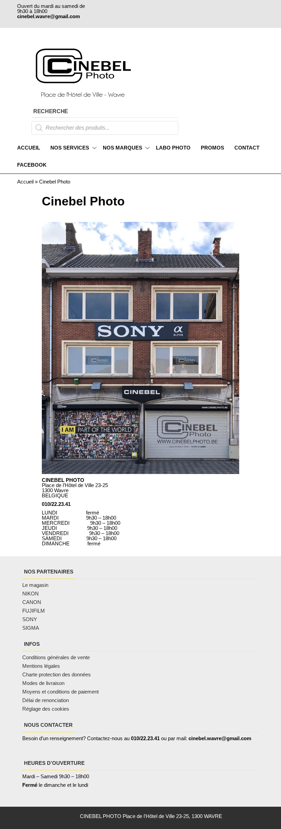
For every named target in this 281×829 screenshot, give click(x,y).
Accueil (25, 182)
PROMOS (212, 148)
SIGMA (30, 628)
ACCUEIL (28, 148)
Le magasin (35, 585)
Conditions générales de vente (56, 657)
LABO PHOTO (173, 148)
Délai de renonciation (45, 700)
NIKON (30, 593)
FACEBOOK (32, 165)
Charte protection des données (56, 674)
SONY (29, 619)
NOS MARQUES (122, 148)
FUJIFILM (33, 611)
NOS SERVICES (69, 148)
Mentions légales (41, 666)
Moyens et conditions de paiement (60, 692)
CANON (31, 602)
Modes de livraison (44, 683)
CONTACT (246, 148)
